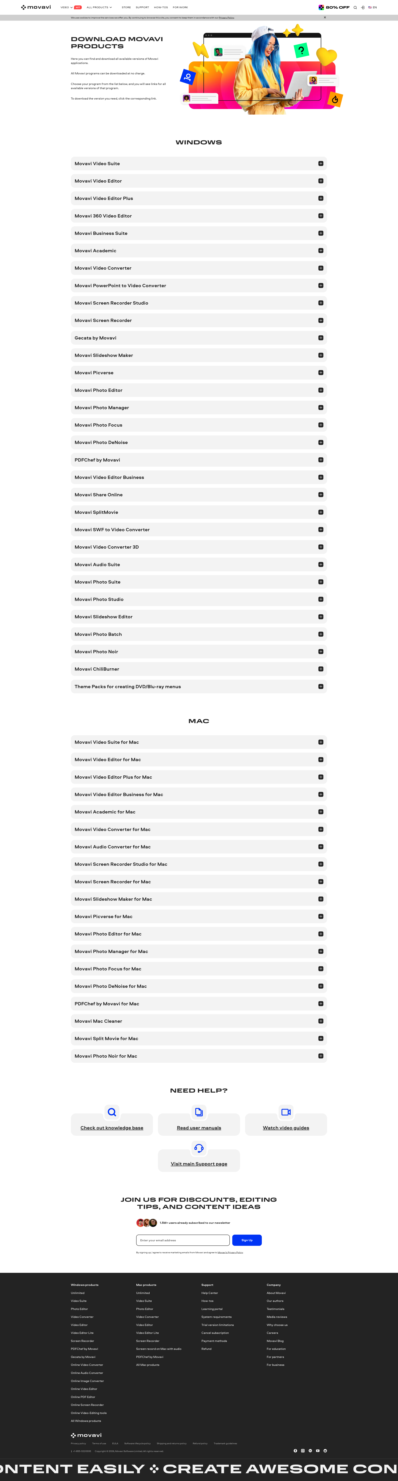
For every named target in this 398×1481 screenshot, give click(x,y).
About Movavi (276, 1293)
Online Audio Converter (87, 1373)
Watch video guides (286, 1127)
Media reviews (277, 1317)
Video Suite (79, 1301)
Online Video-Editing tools (89, 1413)
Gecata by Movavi (83, 1357)
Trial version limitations (217, 1325)
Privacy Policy (226, 17)
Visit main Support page (199, 1163)
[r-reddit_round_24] (325, 1451)
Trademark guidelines (225, 1443)
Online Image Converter (87, 1381)
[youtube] (318, 1451)
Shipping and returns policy (172, 1443)
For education (276, 1349)
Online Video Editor (84, 1389)
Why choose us (277, 1325)
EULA (115, 1443)
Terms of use (99, 1443)
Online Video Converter (87, 1365)
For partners (275, 1357)
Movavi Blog (275, 1341)
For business (275, 1365)
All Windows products (86, 1421)
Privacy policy (78, 1443)
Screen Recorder (82, 1341)
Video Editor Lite (82, 1333)
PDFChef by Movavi (84, 1349)
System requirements (216, 1317)
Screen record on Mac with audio (158, 1349)
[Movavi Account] (363, 7)
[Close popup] (325, 17)
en (375, 7)
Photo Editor (79, 1309)
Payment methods (214, 1341)
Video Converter (82, 1317)
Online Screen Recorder (87, 1405)
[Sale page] (334, 7)
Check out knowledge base (112, 1127)
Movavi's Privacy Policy (230, 1252)
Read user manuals (199, 1127)
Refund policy (200, 1443)
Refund (206, 1349)
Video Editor (79, 1325)
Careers (272, 1333)
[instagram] (303, 1451)
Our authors (275, 1301)
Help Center (209, 1293)
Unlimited (77, 1293)
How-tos (207, 1301)
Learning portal (212, 1309)
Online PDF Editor (83, 1397)
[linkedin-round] (310, 1451)
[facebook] (295, 1451)
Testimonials (275, 1309)
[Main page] (36, 7)
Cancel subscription (215, 1333)
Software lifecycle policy (137, 1443)
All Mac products (147, 1365)
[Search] (355, 7)
